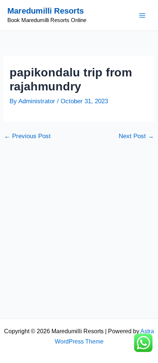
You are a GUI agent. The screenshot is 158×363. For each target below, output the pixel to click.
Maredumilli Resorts (45, 10)
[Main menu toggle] (142, 15)
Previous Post (27, 136)
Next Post (136, 136)
